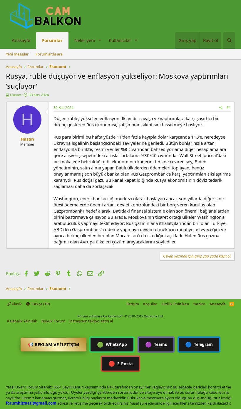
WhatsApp (112, 344)
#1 (229, 107)
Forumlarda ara (49, 54)
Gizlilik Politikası (175, 304)
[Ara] (229, 40)
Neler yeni (84, 40)
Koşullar (150, 304)
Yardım (199, 304)
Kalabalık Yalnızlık (22, 321)
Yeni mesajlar (17, 54)
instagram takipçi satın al (91, 321)
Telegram (199, 344)
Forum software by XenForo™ (121, 316)
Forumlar (52, 40)
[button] (99, 40)
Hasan (15, 94)
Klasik (16, 304)
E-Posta (120, 363)
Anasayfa (21, 40)
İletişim (132, 304)
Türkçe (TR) (40, 304)
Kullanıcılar (120, 40)
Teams (156, 344)
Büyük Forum (53, 321)
